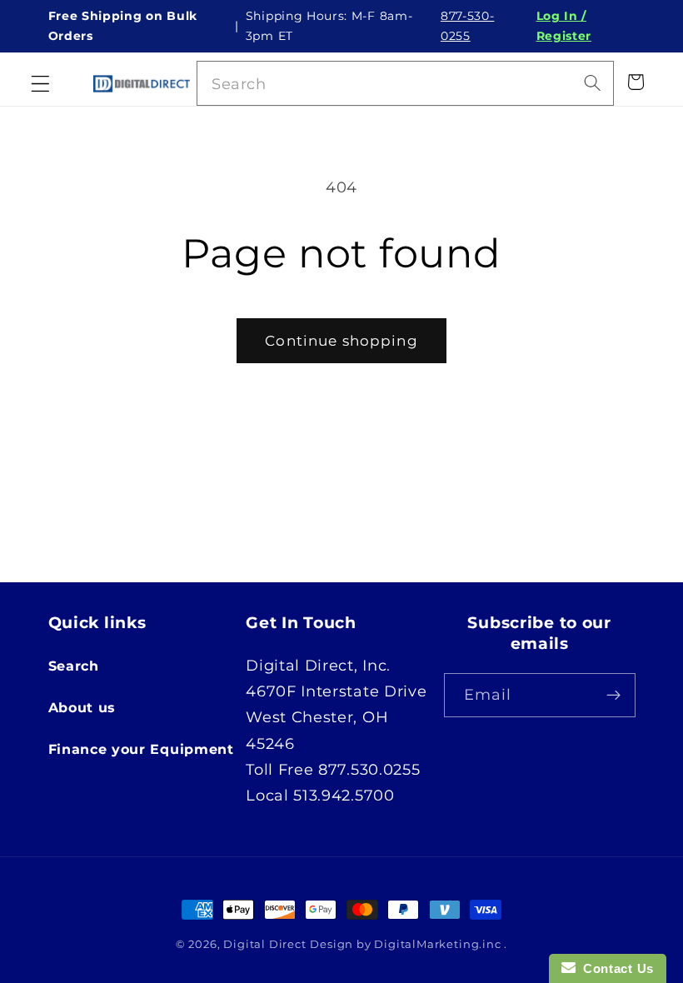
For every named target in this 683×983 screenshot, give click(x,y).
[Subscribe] (613, 695)
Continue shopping (341, 340)
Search (73, 665)
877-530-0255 (468, 25)
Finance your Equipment (141, 749)
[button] (40, 83)
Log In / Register (564, 25)
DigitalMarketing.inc (439, 944)
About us (82, 707)
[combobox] (405, 83)
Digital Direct (264, 944)
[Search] (592, 83)
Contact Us (615, 968)
